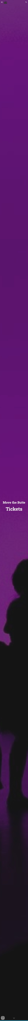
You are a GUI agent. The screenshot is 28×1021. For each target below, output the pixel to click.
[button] (2, 2)
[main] (14, 510)
